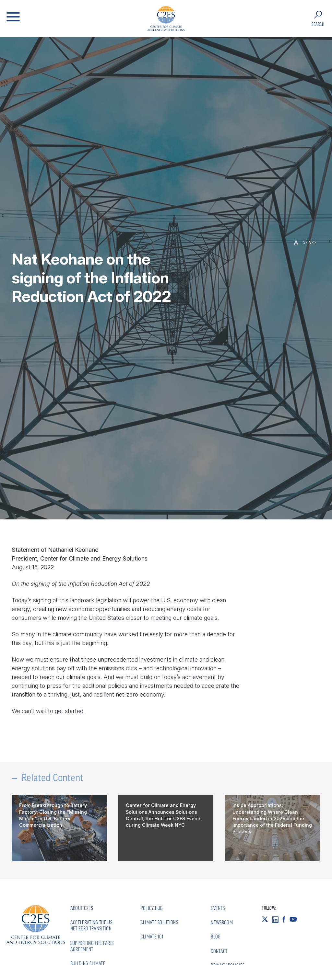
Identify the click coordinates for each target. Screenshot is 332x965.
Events (218, 908)
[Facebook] (286, 919)
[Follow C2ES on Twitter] (267, 919)
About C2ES (81, 908)
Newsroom (222, 922)
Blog (215, 936)
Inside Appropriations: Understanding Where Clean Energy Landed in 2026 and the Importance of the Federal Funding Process (272, 818)
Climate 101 (152, 936)
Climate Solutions (159, 922)
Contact (219, 951)
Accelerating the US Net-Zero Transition (91, 925)
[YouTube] (295, 919)
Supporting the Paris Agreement (91, 946)
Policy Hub (152, 908)
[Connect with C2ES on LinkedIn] (277, 919)
